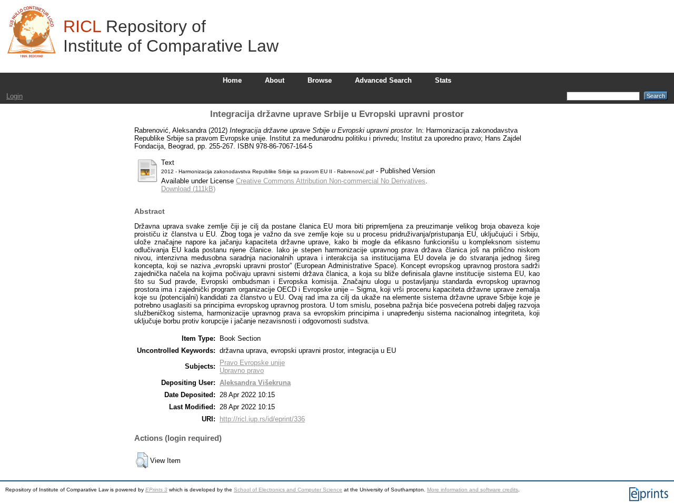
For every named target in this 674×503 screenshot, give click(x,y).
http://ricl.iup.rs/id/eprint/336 (262, 419)
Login (14, 96)
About (274, 80)
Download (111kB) (188, 189)
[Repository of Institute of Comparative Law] (31, 31)
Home (232, 80)
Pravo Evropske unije (252, 363)
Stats (443, 80)
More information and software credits (472, 489)
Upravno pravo (242, 370)
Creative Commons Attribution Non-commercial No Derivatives (330, 181)
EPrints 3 (156, 489)
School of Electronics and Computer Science (288, 489)
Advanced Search (383, 80)
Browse (320, 80)
